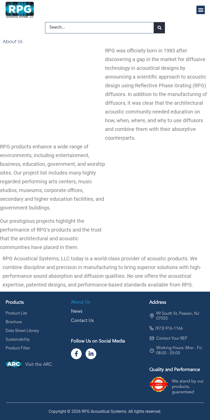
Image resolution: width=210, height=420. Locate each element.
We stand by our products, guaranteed (188, 386)
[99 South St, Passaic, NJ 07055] (151, 315)
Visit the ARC (38, 364)
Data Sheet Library (22, 331)
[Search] (159, 27)
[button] (200, 10)
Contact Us (82, 320)
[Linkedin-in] (91, 353)
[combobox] (99, 27)
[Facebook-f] (76, 353)
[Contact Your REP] (151, 338)
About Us (80, 302)
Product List (16, 313)
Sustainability (18, 340)
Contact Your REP (171, 339)
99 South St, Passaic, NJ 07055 (177, 316)
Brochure (14, 322)
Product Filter (18, 348)
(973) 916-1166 (169, 329)
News (76, 311)
